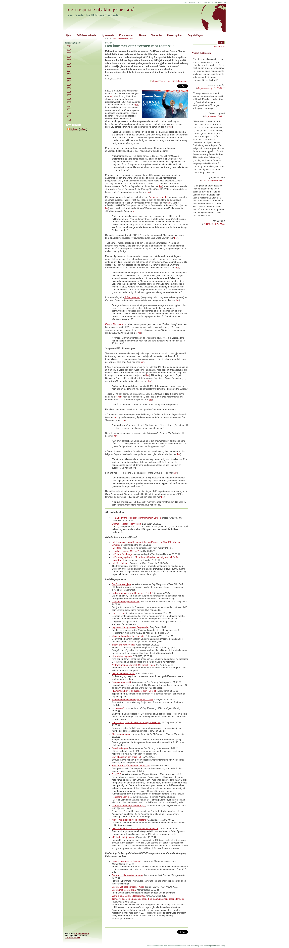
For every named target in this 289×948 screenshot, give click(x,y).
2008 (69, 92)
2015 (69, 67)
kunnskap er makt (158, 197)
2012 (69, 78)
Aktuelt (142, 35)
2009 (69, 88)
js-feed (83, 129)
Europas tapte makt (121, 682)
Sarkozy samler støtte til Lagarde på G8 (131, 593)
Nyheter (74, 129)
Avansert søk (219, 46)
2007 (69, 95)
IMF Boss (116, 548)
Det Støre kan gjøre (121, 584)
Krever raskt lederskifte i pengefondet (130, 820)
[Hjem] (103, 12)
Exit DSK (116, 774)
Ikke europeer (118, 613)
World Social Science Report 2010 (128, 896)
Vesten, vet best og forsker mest (128, 887)
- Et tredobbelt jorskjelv (123, 837)
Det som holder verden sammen (127, 875)
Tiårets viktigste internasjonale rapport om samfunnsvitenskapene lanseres (148, 899)
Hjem (68, 35)
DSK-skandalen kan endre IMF (126, 757)
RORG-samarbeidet (87, 35)
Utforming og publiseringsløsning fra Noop (208, 946)
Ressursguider (174, 35)
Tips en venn (165, 81)
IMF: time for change (122, 554)
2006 (69, 99)
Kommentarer (126, 35)
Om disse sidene (72, 937)
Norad (187, 946)
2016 (69, 64)
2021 (69, 46)
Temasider (156, 35)
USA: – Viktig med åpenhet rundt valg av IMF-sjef (136, 722)
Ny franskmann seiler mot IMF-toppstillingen (133, 665)
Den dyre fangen (120, 748)
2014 (69, 71)
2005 (69, 102)
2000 (69, 120)
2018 (69, 57)
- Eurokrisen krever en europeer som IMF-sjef (134, 691)
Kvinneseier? (118, 708)
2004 (69, 106)
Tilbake (154, 81)
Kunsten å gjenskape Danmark (127, 861)
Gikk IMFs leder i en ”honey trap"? (128, 805)
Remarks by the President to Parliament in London (136, 518)
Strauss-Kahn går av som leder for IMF (131, 765)
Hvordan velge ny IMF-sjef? (125, 551)
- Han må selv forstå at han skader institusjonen (135, 828)
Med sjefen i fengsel (121, 734)
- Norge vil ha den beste (123, 673)
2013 (69, 74)
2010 (69, 85)
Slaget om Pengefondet (123, 644)
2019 (69, 53)
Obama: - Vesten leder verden (126, 524)
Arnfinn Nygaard (81, 933)
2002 (69, 113)
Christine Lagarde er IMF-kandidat (128, 636)
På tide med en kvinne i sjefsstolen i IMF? (132, 699)
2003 (69, 109)
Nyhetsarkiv (108, 35)
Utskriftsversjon (180, 81)
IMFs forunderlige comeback (125, 601)
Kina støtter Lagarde (122, 656)
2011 (132, 38)
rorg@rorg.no (220, 2)
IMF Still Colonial (120, 563)
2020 (69, 49)
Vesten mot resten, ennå (124, 890)
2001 (69, 116)
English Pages (195, 35)
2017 (69, 60)
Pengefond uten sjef (121, 797)
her (111, 96)
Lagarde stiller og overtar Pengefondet (130, 627)
